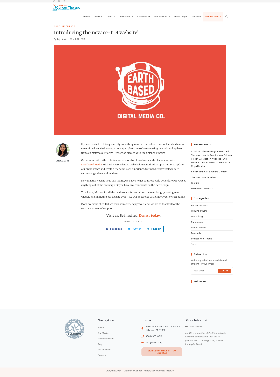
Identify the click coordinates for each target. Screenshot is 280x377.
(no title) (195, 182)
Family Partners (199, 210)
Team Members (106, 338)
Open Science (198, 227)
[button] (114, 229)
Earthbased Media (91, 164)
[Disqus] (133, 271)
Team (194, 244)
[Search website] (226, 16)
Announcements (64, 26)
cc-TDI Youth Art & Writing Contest (209, 171)
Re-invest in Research (202, 188)
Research (196, 233)
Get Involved (104, 349)
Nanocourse (197, 222)
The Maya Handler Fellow (203, 177)
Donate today (149, 216)
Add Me (224, 271)
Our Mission (103, 333)
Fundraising (197, 216)
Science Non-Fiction (201, 238)
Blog (100, 344)
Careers (102, 355)
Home (101, 327)
